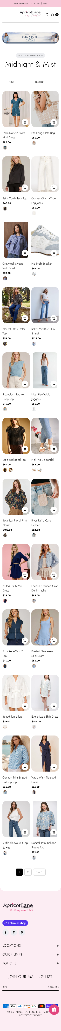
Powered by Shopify (30, 1015)
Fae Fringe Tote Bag (43, 133)
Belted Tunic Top (12, 716)
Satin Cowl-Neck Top (14, 198)
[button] (46, 14)
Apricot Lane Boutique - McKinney (35, 1012)
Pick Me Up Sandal (42, 460)
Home (20, 55)
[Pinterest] (22, 932)
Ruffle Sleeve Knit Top (15, 843)
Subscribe (53, 986)
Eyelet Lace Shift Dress (44, 716)
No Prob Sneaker (41, 264)
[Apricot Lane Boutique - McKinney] (30, 13)
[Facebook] (5, 932)
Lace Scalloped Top (14, 460)
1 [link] (19, 872)
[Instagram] (14, 932)
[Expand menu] (4, 15)
